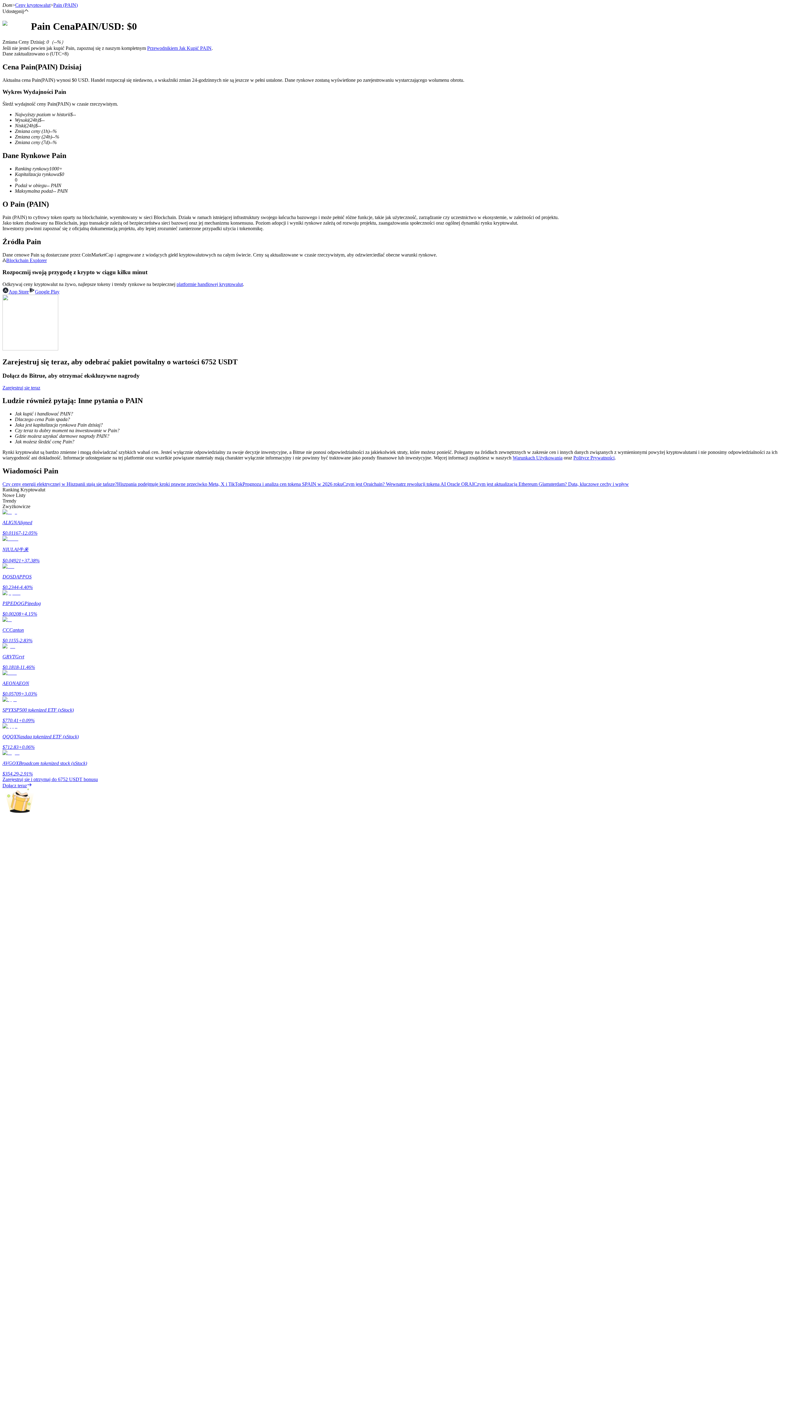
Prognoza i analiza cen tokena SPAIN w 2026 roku (293, 484)
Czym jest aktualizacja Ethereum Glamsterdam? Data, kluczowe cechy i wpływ (551, 484)
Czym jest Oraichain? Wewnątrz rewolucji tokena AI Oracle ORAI (408, 484)
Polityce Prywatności (594, 457)
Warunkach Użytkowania (538, 457)
